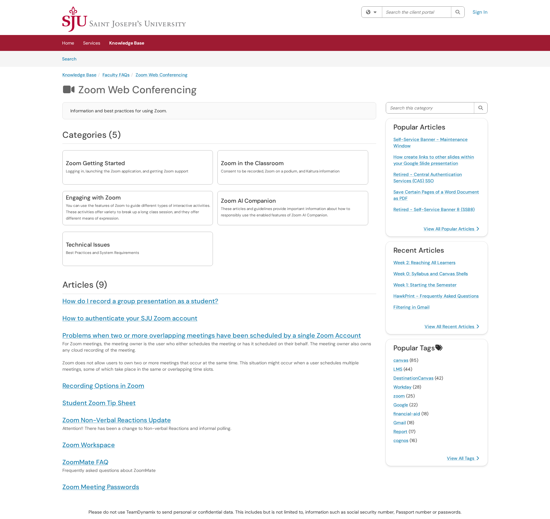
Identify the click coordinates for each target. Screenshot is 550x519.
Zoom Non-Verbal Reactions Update (116, 420)
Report (400, 431)
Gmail (399, 422)
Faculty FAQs (116, 75)
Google (400, 405)
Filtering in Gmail (411, 307)
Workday (402, 387)
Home (68, 43)
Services (91, 43)
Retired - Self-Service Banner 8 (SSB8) (434, 209)
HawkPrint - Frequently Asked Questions (436, 296)
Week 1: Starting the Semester (424, 285)
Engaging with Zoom (93, 197)
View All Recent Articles (450, 326)
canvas (400, 360)
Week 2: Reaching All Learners (424, 262)
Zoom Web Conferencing (161, 75)
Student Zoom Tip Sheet (99, 403)
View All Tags (461, 458)
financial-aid (406, 414)
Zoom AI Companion (248, 201)
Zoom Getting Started (95, 163)
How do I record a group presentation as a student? (140, 301)
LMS (397, 369)
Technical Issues (88, 245)
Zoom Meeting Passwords (100, 487)
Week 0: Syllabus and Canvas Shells (430, 274)
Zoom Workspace (88, 445)
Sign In (480, 12)
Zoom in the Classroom (252, 163)
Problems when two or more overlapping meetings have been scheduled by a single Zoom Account (211, 335)
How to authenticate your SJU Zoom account (129, 318)
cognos (400, 440)
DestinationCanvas (413, 378)
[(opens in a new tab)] (124, 19)
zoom (399, 396)
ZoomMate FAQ (85, 462)
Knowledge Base (126, 43)
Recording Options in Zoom (103, 386)
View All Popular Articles (450, 229)
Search (71, 59)
